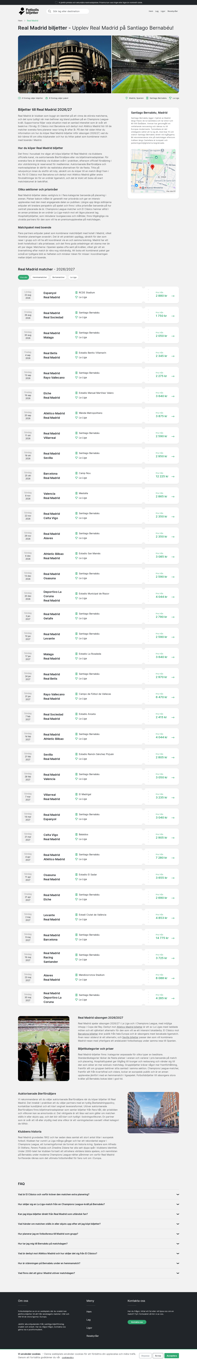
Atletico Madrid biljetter (129, 1026)
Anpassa (145, 1355)
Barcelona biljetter (88, 1033)
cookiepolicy (68, 1357)
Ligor (163, 11)
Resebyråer (173, 11)
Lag (156, 11)
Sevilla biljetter (130, 1037)
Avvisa (158, 1355)
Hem (151, 11)
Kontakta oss (137, 1322)
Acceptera (172, 1355)
